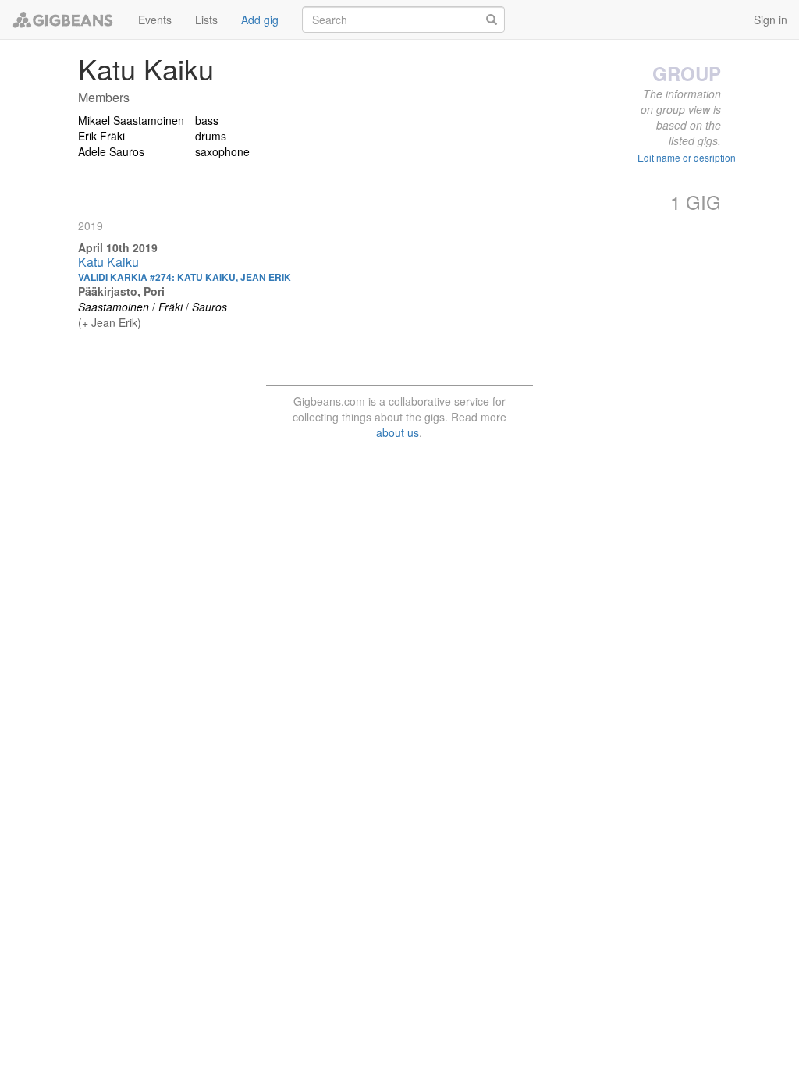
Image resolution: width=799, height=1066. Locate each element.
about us (397, 432)
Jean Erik (114, 322)
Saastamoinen (113, 306)
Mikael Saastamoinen (131, 120)
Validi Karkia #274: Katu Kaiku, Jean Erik (184, 277)
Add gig (260, 19)
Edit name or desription (686, 157)
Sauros (209, 306)
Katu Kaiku (108, 262)
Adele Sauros (111, 151)
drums (210, 136)
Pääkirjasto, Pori (121, 291)
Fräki (170, 306)
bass (206, 120)
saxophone (222, 151)
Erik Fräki (101, 136)
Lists (206, 19)
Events (155, 19)
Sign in (770, 19)
